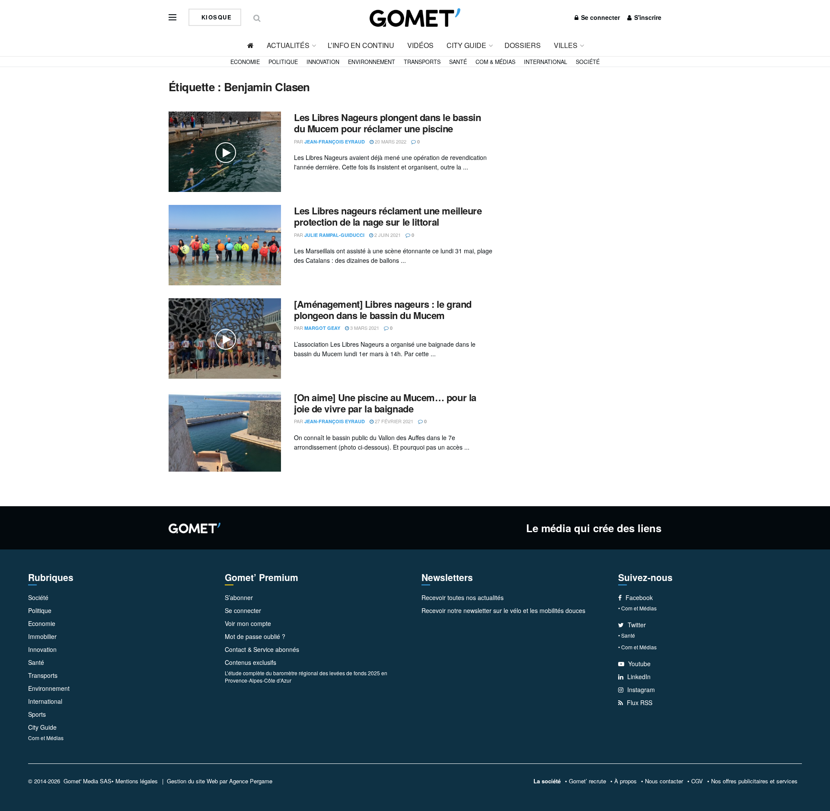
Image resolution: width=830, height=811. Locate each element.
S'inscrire (646, 17)
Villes (566, 45)
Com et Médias (46, 737)
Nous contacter (664, 781)
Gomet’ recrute (587, 781)
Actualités (288, 45)
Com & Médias (495, 62)
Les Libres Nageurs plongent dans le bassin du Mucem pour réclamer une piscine (387, 122)
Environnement (371, 62)
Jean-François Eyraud (334, 141)
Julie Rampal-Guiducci (334, 235)
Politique (283, 62)
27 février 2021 (393, 421)
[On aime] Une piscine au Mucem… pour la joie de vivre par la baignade (385, 402)
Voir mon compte (248, 623)
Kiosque (215, 17)
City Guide (466, 45)
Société (588, 62)
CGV (697, 781)
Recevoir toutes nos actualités (462, 597)
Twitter (636, 624)
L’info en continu (361, 45)
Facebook (638, 597)
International (545, 62)
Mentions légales (136, 781)
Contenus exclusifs (250, 662)
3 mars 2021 (364, 327)
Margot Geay (322, 328)
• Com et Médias (637, 608)
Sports (37, 714)
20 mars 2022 (390, 141)
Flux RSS (638, 702)
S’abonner (239, 597)
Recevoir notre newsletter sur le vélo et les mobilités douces (503, 610)
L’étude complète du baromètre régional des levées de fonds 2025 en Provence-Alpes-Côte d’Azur (306, 676)
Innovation (322, 62)
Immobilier (42, 636)
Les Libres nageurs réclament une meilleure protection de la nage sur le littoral (388, 216)
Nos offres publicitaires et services (754, 781)
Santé (458, 62)
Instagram (640, 689)
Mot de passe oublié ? (255, 636)
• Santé (626, 635)
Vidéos (420, 45)
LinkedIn (638, 676)
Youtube (638, 663)
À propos (625, 781)
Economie (245, 62)
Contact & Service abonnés (262, 649)
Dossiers (522, 45)
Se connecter (599, 17)
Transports (422, 62)
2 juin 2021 (387, 234)
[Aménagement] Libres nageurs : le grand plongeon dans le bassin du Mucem (383, 309)
